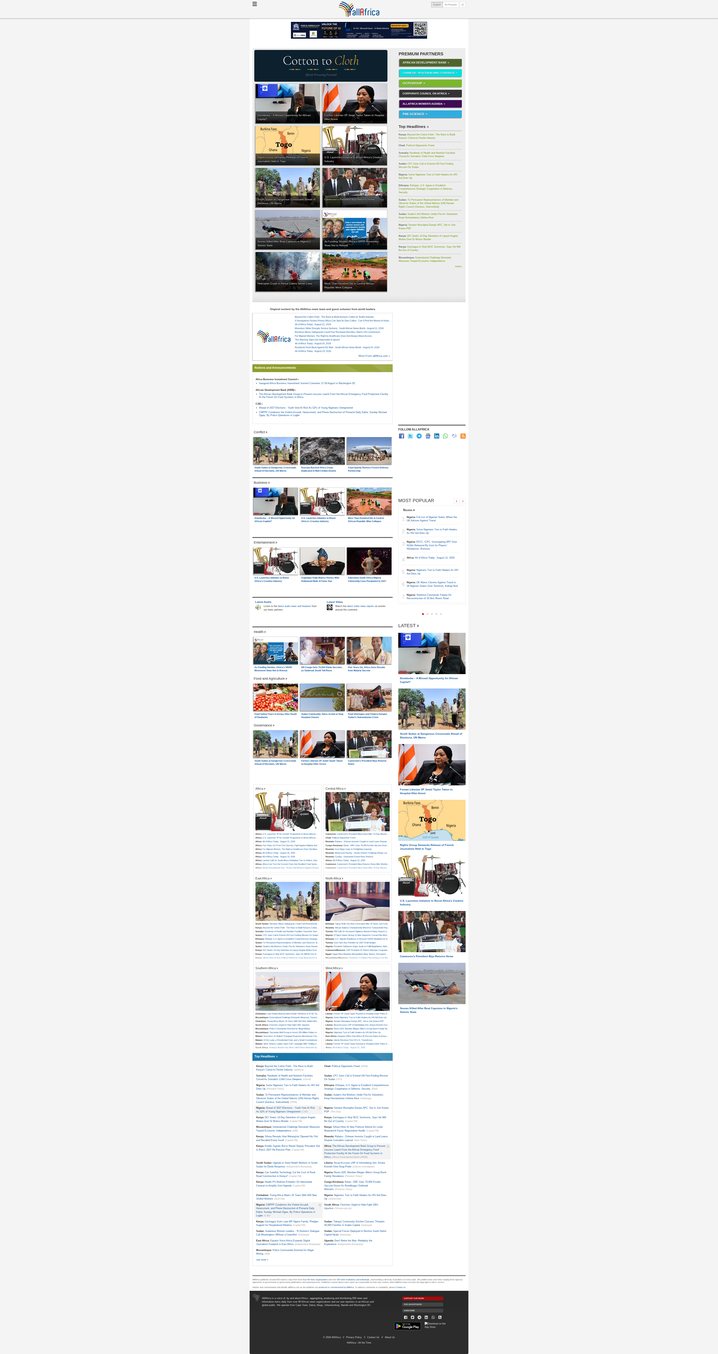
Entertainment (264, 542)
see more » (262, 1259)
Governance (263, 725)
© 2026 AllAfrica (332, 1337)
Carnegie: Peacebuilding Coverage (429, 72)
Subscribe (409, 1310)
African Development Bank (425, 62)
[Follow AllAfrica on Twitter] (410, 435)
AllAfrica (359, 9)
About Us (390, 1337)
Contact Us (373, 1337)
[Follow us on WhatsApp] (433, 1317)
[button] (423, 614)
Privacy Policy (354, 1337)
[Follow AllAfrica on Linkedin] (436, 435)
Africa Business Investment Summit (276, 379)
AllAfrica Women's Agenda (423, 103)
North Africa (333, 878)
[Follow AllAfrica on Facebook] (401, 435)
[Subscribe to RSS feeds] (463, 435)
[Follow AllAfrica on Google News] (427, 435)
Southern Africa (265, 968)
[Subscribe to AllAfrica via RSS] (440, 1317)
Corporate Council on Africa (425, 93)
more (458, 266)
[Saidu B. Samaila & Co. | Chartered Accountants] (359, 30)
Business (260, 482)
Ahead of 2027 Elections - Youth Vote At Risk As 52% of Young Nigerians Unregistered (306, 407)
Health (258, 632)
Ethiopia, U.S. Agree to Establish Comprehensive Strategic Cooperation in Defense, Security (426, 189)
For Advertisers (413, 1304)
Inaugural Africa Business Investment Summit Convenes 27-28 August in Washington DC (307, 383)
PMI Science (413, 114)
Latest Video (335, 601)
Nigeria (407, 510)
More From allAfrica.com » (374, 356)
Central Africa (334, 788)
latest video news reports (360, 606)
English (438, 4)
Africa (259, 788)
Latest (407, 625)
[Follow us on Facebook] (405, 1317)
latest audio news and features (294, 606)
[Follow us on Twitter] (412, 1317)
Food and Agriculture (269, 678)
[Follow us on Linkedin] (426, 1317)
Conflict (259, 432)
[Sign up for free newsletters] (454, 435)
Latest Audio (263, 601)
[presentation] (456, 501)
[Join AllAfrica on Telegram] (419, 435)
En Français (451, 4)
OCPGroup (412, 83)
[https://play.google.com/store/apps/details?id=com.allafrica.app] (407, 1326)
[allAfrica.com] (273, 336)
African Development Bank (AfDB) (275, 390)
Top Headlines (412, 126)
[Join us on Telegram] (419, 1317)
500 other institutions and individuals (353, 1279)
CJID (258, 403)
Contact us (401, 1287)
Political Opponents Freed (416, 145)
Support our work (414, 1298)
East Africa (262, 878)
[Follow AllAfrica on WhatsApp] (445, 435)
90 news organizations (317, 1279)
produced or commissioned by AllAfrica (336, 1287)
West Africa (333, 968)
